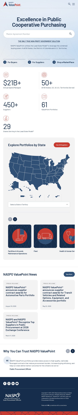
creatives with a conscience (59, 405)
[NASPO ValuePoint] (12, 4)
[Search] (69, 4)
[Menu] (73, 4)
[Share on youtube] (17, 383)
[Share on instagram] (9, 383)
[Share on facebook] (4, 383)
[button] (15, 219)
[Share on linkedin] (13, 383)
